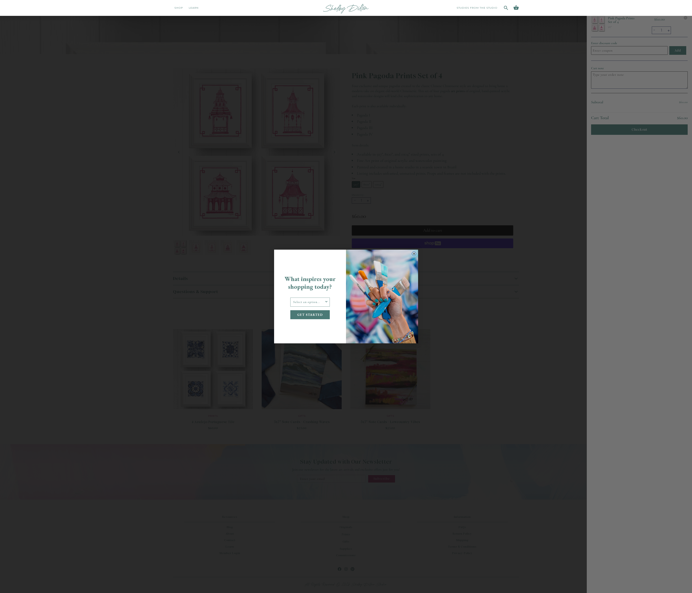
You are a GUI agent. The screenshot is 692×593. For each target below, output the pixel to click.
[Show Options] (326, 302)
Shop (178, 7)
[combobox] (309, 302)
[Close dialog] (414, 253)
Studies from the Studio (477, 7)
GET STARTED (310, 315)
